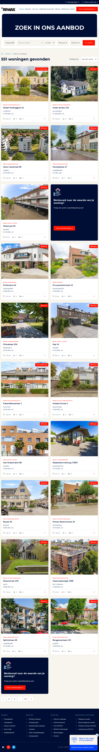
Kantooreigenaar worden (86, 722)
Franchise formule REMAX (87, 726)
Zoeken (90, 43)
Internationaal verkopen (37, 726)
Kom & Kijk (7, 729)
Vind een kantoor (59, 722)
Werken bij (65, 9)
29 (25, 699)
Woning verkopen (35, 719)
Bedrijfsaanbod (9, 733)
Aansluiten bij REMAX (85, 729)
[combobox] (30, 42)
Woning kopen (34, 722)
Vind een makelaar (60, 719)
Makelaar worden (84, 719)
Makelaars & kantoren (46, 9)
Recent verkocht (9, 726)
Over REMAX (58, 726)
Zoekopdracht (33, 736)
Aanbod (21, 9)
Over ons (35, 9)
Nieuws (57, 9)
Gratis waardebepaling (63, 228)
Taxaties (32, 729)
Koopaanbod (8, 719)
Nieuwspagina (58, 733)
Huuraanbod (8, 722)
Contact (72, 9)
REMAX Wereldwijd (60, 729)
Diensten (28, 9)
